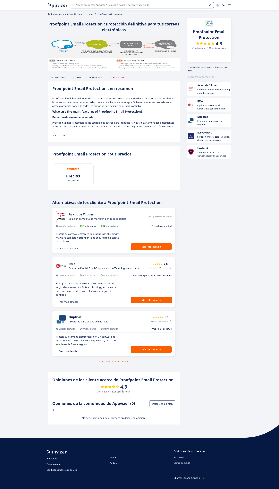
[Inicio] (49, 14)
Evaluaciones (118, 77)
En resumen (60, 77)
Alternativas (97, 77)
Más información (151, 246)
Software (114, 462)
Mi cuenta (179, 457)
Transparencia (53, 464)
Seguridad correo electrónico (81, 14)
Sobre (113, 457)
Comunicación (59, 14)
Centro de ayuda (182, 462)
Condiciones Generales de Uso (61, 469)
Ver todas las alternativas (113, 361)
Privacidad (51, 458)
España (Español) (192, 478)
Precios (78, 77)
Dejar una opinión (162, 403)
